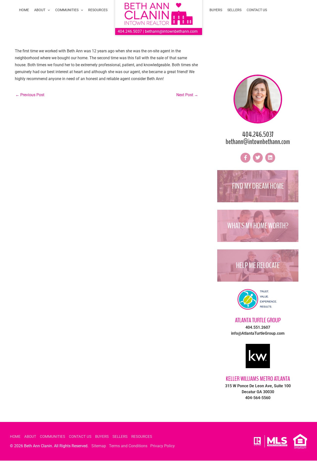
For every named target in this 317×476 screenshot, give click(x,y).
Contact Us (80, 436)
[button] (47, 10)
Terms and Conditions (128, 446)
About (30, 436)
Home (15, 436)
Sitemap (98, 446)
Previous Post (29, 94)
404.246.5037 (130, 31)
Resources (141, 436)
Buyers (102, 436)
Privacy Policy (162, 446)
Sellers (120, 436)
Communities (52, 436)
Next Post (187, 94)
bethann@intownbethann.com (171, 31)
